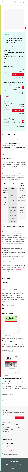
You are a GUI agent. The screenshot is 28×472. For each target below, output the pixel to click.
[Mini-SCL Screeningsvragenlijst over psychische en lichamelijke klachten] (11, 324)
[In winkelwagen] (23, 87)
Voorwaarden (19, 464)
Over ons (18, 427)
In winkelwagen (17, 74)
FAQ (17, 424)
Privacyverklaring (10, 464)
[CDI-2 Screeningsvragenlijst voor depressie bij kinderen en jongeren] (11, 364)
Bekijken (6, 353)
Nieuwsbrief (6, 424)
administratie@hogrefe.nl (10, 450)
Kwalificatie (6, 427)
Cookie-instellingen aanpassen (8, 430)
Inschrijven (19, 418)
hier (5, 138)
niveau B (12, 278)
